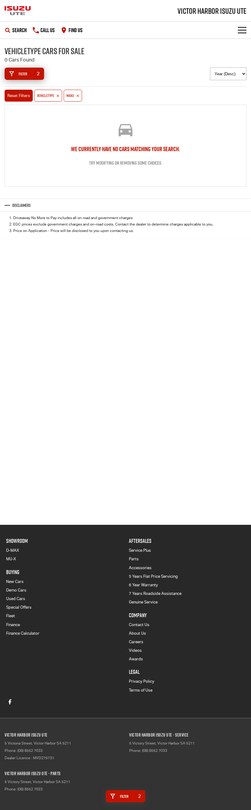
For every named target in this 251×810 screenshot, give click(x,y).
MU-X (11, 559)
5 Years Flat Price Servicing (153, 576)
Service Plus (140, 550)
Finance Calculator (22, 633)
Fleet (10, 616)
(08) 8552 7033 (30, 750)
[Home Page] (18, 10)
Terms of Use (140, 690)
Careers (136, 642)
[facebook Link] (10, 702)
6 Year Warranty (143, 585)
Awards (136, 659)
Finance (13, 624)
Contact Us (139, 624)
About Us (137, 633)
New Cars (15, 581)
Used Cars (15, 598)
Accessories (140, 568)
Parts (134, 559)
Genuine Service (143, 602)
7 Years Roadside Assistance (155, 593)
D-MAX (12, 550)
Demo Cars (16, 590)
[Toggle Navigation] (242, 30)
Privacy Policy (141, 681)
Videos (135, 650)
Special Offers (19, 607)
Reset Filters (18, 95)
